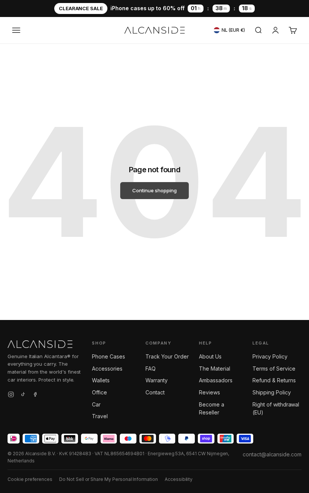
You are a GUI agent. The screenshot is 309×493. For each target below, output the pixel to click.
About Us (210, 356)
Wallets (101, 380)
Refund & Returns (273, 380)
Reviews (209, 392)
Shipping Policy (271, 392)
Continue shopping (154, 190)
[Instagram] (11, 395)
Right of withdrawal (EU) (275, 408)
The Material (214, 368)
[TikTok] (23, 395)
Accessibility (179, 479)
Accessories (107, 368)
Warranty (156, 380)
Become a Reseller (211, 408)
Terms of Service (273, 368)
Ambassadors (215, 380)
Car (96, 404)
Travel (100, 416)
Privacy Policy (269, 356)
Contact (155, 392)
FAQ (150, 368)
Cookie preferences (30, 479)
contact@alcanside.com (272, 454)
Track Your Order (166, 356)
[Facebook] (35, 395)
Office (99, 392)
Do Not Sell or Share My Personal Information (108, 479)
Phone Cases (108, 356)
